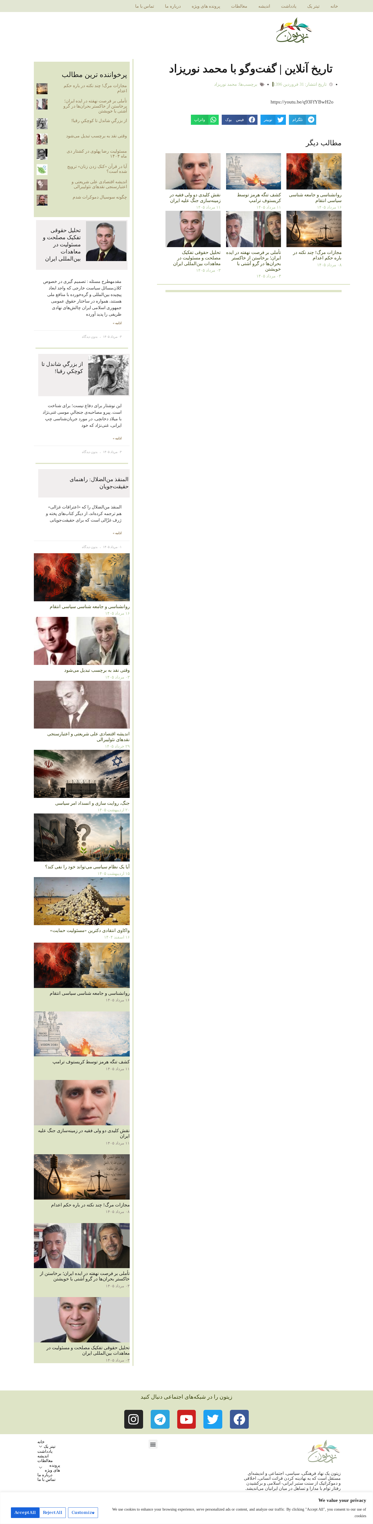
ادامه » (117, 323)
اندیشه (264, 6)
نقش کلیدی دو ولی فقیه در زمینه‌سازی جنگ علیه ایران (195, 197)
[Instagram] (133, 1419)
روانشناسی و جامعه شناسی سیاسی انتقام (315, 197)
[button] (153, 1444)
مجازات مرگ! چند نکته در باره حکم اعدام (317, 255)
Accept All (25, 1513)
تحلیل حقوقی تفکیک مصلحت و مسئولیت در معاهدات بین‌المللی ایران (197, 258)
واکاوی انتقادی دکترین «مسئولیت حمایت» (90, 930)
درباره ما (173, 6)
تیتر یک (313, 6)
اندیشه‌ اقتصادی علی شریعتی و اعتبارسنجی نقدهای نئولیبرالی (99, 184)
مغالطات (239, 6)
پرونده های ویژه (206, 6)
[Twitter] (212, 1419)
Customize (83, 1513)
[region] (186, 1508)
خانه (334, 6)
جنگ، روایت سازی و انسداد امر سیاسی (92, 803)
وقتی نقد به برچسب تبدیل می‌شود (96, 136)
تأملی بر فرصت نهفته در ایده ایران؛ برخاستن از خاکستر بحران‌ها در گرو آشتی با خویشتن (253, 261)
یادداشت (288, 6)
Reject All (52, 1513)
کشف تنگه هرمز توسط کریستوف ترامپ (259, 197)
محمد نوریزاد (225, 84)
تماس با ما (144, 6)
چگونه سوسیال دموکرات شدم (100, 197)
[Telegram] (160, 1419)
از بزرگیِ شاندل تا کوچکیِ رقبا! (99, 120)
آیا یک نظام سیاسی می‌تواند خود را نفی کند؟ (87, 866)
